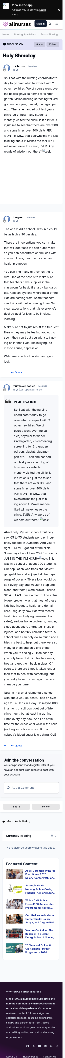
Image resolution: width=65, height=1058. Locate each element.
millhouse (19, 66)
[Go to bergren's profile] (7, 219)
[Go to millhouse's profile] (7, 67)
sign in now (32, 769)
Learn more (7, 10)
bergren (18, 217)
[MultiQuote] (5, 373)
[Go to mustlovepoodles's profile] (7, 387)
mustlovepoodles (24, 386)
